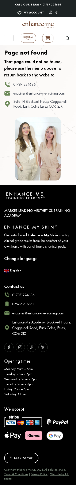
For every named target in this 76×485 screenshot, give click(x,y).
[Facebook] (56, 11)
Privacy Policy (39, 474)
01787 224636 (52, 4)
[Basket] (47, 38)
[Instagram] (50, 11)
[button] (67, 38)
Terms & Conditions (16, 474)
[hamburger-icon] (9, 38)
